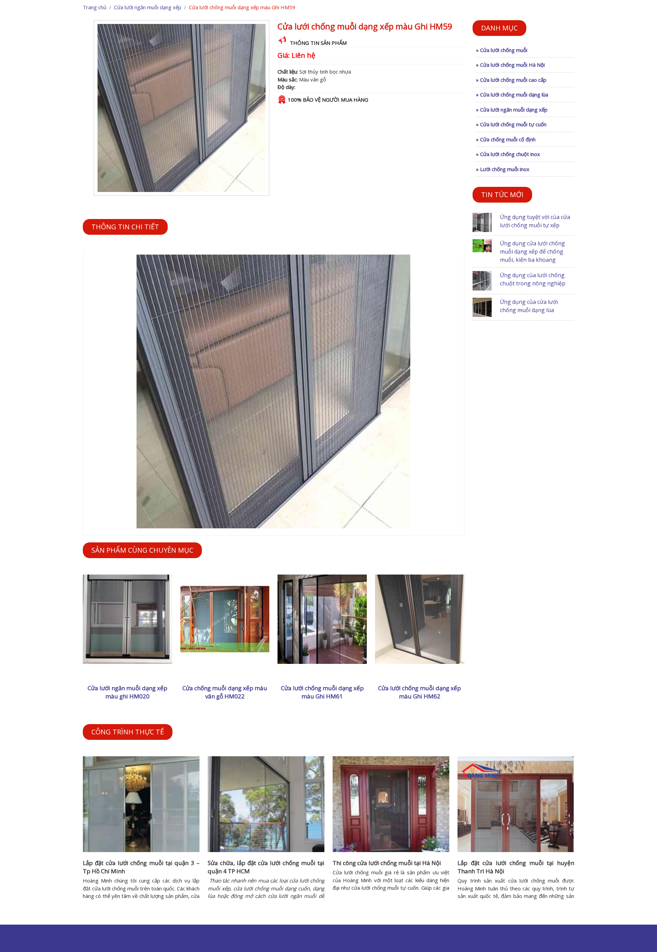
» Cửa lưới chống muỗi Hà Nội (510, 64)
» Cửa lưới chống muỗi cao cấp (511, 79)
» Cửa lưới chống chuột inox (508, 154)
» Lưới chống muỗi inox (502, 169)
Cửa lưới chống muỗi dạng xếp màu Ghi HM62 (419, 692)
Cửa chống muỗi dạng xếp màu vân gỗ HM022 (224, 692)
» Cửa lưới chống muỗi (501, 50)
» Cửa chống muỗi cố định (506, 139)
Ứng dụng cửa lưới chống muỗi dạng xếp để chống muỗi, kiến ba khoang (532, 251)
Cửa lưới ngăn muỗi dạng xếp (147, 7)
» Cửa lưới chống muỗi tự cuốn (511, 124)
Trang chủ (94, 7)
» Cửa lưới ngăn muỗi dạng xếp (512, 109)
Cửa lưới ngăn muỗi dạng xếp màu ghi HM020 (127, 692)
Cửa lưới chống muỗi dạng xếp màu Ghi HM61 (322, 692)
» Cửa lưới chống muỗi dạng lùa (512, 94)
